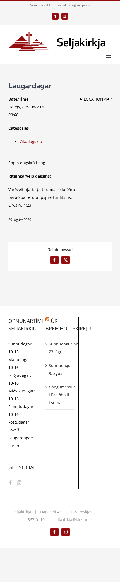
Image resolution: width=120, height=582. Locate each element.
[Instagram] (19, 482)
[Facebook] (10, 482)
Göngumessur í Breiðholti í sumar (60, 394)
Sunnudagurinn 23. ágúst (60, 347)
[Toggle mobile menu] (109, 56)
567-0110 (36, 519)
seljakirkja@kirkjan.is (74, 5)
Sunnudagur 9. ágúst (60, 369)
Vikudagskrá (31, 141)
